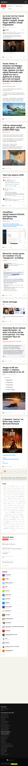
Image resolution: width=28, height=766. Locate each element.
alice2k (23, 486)
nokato (19, 498)
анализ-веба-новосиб (9, 507)
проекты (19, 521)
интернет (7, 516)
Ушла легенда (10, 301)
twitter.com (22, 502)
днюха (17, 510)
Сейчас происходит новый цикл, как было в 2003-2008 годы (14, 127)
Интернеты (8, 574)
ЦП (23, 528)
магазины (6, 517)
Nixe (16, 498)
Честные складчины (4, 726)
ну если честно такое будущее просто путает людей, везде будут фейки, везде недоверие (13, 20)
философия (7, 526)
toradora (17, 501)
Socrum (3, 561)
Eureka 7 (6, 491)
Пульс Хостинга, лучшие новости (7, 745)
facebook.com (18, 491)
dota (19, 489)
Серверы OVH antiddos (5, 728)
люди (22, 516)
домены (22, 510)
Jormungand (12, 496)
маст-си (14, 518)
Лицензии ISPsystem (5, 754)
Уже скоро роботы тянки (7, 562)
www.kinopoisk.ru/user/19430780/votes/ (11, 459)
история (13, 516)
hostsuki (21, 494)
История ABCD (4, 751)
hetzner (12, 494)
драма (7, 512)
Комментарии (5, 539)
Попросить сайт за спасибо (12, 646)
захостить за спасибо (9, 514)
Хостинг (10, 8)
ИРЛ (4, 304)
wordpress (19, 503)
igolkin (3, 556)
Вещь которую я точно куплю (8, 544)
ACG (20, 486)
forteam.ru (5, 493)
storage (9, 501)
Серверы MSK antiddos (5, 730)
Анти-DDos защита (4, 714)
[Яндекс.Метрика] (10, 760)
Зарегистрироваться (5, 708)
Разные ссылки (19, 6)
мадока (10, 517)
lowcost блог (3, 739)
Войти (2, 710)
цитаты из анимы (18, 528)
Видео (4, 27)
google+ (4, 494)
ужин (24, 524)
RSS (7, 565)
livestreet (21, 496)
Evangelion (13, 491)
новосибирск (12, 519)
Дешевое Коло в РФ (4, 729)
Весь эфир (4, 565)
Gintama (9, 493)
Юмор (4, 374)
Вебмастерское (6, 83)
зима (15, 514)
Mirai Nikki (5, 498)
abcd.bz (17, 486)
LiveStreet (7, 598)
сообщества (12, 524)
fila (22, 491)
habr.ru (8, 494)
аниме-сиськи (22, 508)
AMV (6, 586)
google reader (22, 493)
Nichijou (12, 498)
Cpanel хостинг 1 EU (5, 716)
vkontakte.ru (12, 503)
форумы (17, 526)
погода (15, 521)
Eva (9, 491)
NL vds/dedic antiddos (5, 721)
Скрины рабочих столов (11, 634)
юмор (14, 530)
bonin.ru (23, 488)
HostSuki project (4, 749)
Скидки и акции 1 (4, 737)
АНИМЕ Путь (10, 6)
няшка (23, 519)
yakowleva (5, 505)
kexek (16, 496)
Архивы (3, 6)
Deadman (16, 489)
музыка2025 (4, 553)
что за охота (5, 463)
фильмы (12, 526)
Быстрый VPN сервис (5, 735)
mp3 (9, 498)
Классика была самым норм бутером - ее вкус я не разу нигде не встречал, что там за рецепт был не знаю (14, 333)
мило (19, 517)
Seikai (12, 500)
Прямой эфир (8, 537)
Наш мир (5, 260)
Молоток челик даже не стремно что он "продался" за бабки (13, 255)
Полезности (8, 610)
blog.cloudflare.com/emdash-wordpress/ (11, 223)
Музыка (7, 642)
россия (13, 523)
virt (2, 547)
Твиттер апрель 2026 (13, 175)
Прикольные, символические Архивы (12, 341)
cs (12, 489)
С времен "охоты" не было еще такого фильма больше (13, 421)
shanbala (19, 500)
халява (21, 526)
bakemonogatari (18, 488)
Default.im (3, 753)
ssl (2, 501)
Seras (16, 500)
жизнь (13, 512)
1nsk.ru (4, 486)
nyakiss (23, 498)
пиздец (12, 521)
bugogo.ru (4, 489)
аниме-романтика (15, 509)
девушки (12, 510)
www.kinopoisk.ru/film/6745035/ (9, 455)
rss (9, 500)
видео (8, 510)
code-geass (9, 489)
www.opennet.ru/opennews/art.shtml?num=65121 (13, 225)
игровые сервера (20, 514)
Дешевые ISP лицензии (5, 725)
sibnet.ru (23, 500)
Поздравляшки (9, 650)
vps (16, 503)
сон (8, 524)
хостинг (12, 528)
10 (25, 471)
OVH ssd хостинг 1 (4, 722)
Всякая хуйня (8, 606)
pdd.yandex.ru (5, 500)
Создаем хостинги (4, 747)
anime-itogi (9, 488)
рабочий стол (7, 523)
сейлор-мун (17, 523)
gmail (13, 493)
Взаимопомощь (9, 618)
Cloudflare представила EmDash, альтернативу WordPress (14, 215)
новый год (19, 519)
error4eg (5, 57)
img (4, 496)
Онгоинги (7, 630)
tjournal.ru (13, 501)
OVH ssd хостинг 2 (4, 724)
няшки (4, 521)
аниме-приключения (6, 508)
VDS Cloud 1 (3, 718)
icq (23, 494)
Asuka (13, 488)
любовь (17, 516)
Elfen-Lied (23, 489)
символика (5, 524)
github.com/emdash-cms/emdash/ (10, 226)
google (16, 493)
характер (6, 528)
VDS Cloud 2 (3, 720)
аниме (21, 507)
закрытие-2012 (19, 512)
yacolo (23, 503)
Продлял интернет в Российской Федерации (11, 548)
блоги (5, 510)
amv (4, 488)
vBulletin (5, 503)
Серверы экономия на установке (7, 746)
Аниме (7, 578)
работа (23, 521)
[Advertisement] (11, 679)
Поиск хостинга (4, 742)
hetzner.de (16, 494)
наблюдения (6, 519)
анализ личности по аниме (18, 505)
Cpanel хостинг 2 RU (5, 717)
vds (8, 503)
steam (5, 502)
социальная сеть (19, 524)
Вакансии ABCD (4, 750)
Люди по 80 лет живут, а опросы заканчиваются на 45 (13, 369)
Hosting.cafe (3, 741)
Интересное (8, 622)
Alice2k (3, 8)
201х (8, 486)
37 (2, 557)
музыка (22, 517)
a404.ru (13, 486)
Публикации (11, 539)
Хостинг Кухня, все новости (6, 743)
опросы (8, 521)
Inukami (7, 496)
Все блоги (4, 654)
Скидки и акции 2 (4, 738)
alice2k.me (4, 2)
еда (9, 512)
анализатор (15, 507)
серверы (22, 523)
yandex (10, 505)
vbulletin (7, 602)
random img (8, 594)
